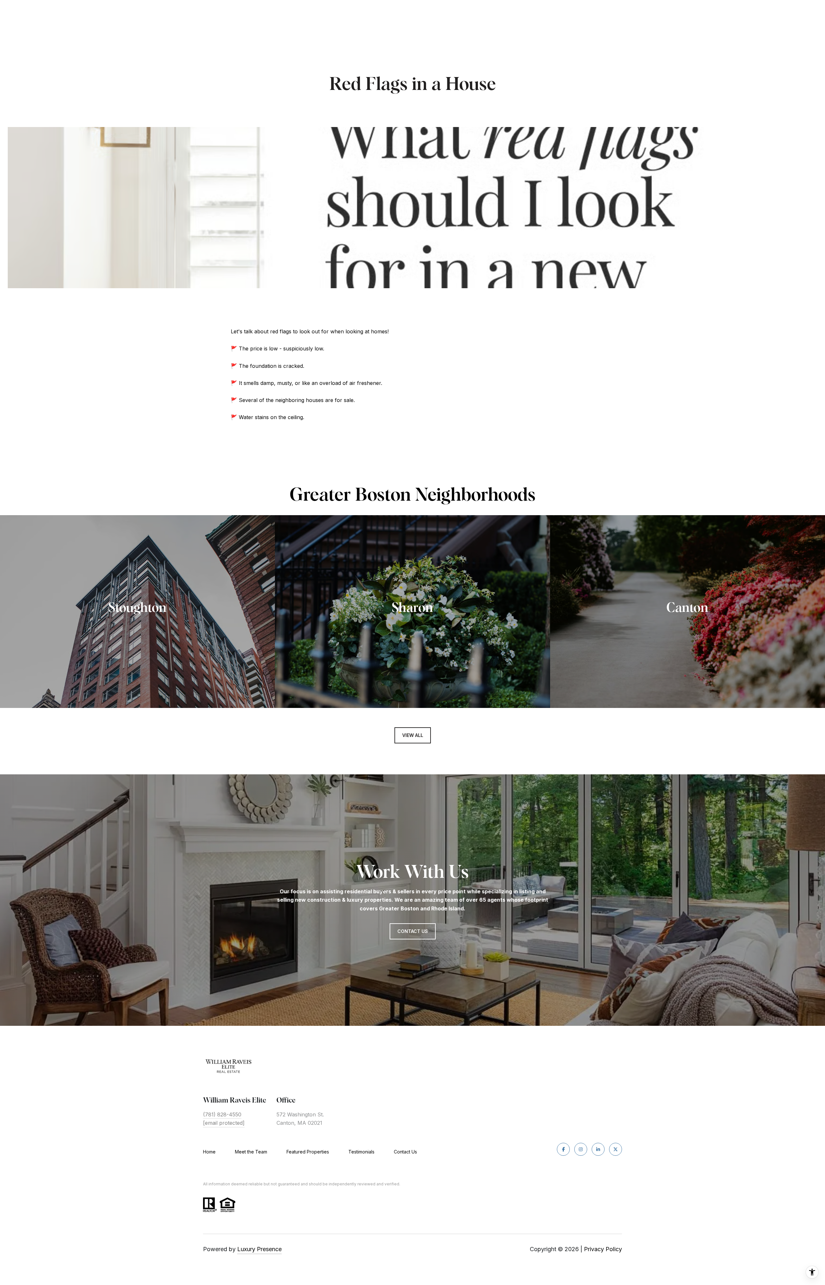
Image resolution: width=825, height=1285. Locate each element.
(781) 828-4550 (222, 1114)
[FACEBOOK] (563, 1149)
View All (412, 735)
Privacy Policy (603, 1249)
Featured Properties (307, 1151)
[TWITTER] (615, 1149)
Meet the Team (251, 1151)
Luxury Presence (259, 1249)
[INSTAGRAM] (580, 1149)
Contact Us (405, 1151)
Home (209, 1151)
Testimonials (361, 1151)
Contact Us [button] (412, 931)
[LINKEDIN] (598, 1149)
